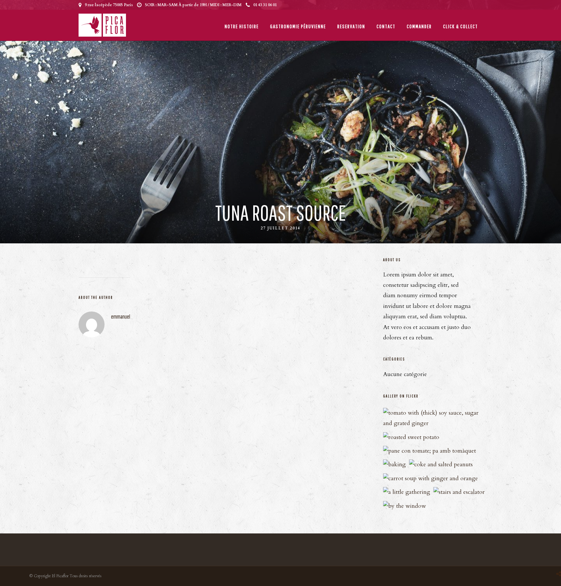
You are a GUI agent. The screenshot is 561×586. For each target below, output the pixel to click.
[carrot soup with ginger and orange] (430, 478)
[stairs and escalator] (459, 492)
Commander (419, 26)
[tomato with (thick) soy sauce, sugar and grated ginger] (435, 423)
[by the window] (404, 506)
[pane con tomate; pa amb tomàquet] (429, 451)
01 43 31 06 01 (265, 4)
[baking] (394, 464)
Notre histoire (242, 26)
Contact (386, 26)
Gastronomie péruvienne (298, 26)
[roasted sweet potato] (411, 437)
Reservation (351, 26)
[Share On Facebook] (558, 557)
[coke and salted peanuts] (441, 464)
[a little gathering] (406, 492)
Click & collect (460, 26)
